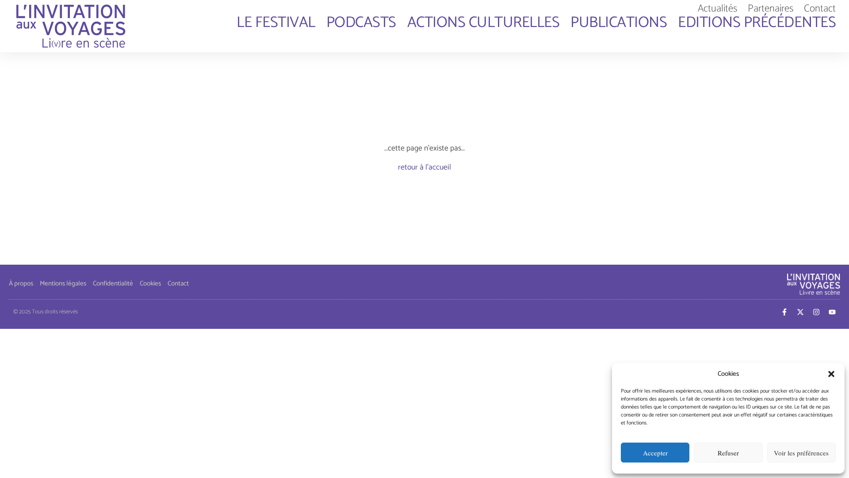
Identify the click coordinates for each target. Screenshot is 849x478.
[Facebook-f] (784, 312)
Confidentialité (113, 283)
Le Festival (276, 23)
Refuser (728, 452)
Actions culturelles (483, 23)
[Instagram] (816, 312)
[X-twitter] (800, 312)
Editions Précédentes (757, 23)
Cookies (150, 283)
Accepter (655, 452)
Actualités (717, 8)
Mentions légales (63, 283)
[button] (831, 374)
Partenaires (770, 8)
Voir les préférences (801, 452)
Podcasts (361, 23)
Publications (618, 23)
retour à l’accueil (424, 167)
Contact (820, 8)
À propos (21, 283)
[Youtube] (832, 312)
